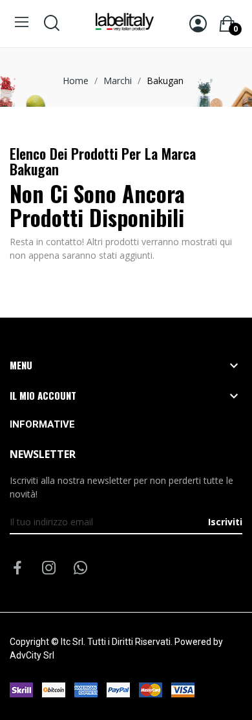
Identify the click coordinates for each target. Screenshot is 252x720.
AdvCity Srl (32, 655)
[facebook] (17, 568)
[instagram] (49, 568)
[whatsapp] (81, 568)
